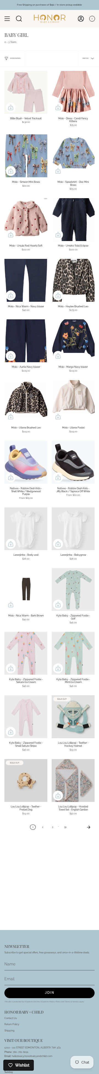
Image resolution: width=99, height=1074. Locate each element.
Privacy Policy (55, 1002)
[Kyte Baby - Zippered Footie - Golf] (73, 589)
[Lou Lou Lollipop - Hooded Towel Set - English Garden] (73, 780)
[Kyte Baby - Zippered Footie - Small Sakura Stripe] (25, 716)
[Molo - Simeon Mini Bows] (25, 155)
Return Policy (11, 1024)
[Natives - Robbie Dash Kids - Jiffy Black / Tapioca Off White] (73, 462)
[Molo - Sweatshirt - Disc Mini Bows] (73, 155)
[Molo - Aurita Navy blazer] (25, 340)
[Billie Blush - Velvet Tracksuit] (25, 92)
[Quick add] (11, 107)
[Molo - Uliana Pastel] (73, 401)
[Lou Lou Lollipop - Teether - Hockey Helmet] (73, 716)
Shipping (9, 1030)
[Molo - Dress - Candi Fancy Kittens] (73, 92)
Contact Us (10, 1018)
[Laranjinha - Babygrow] (73, 528)
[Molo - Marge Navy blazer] (73, 340)
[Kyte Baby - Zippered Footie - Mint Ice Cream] (73, 653)
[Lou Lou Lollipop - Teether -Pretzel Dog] (25, 780)
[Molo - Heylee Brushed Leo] (73, 280)
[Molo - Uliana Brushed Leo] (25, 401)
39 (65, 827)
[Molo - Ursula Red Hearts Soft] (25, 219)
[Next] (82, 827)
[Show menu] (7, 18)
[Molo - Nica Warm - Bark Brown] (25, 589)
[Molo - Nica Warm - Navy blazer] (25, 280)
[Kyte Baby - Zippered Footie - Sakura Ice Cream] (25, 653)
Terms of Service (72, 1002)
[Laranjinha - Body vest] (25, 528)
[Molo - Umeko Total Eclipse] (73, 219)
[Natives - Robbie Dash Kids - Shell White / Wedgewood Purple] (25, 462)
